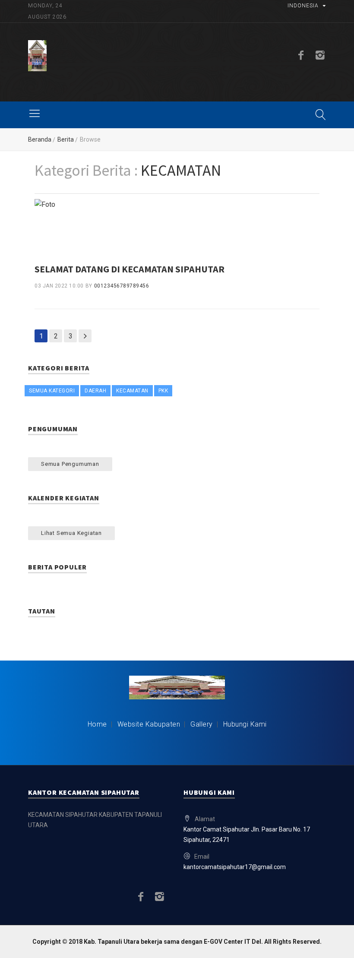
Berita (65, 139)
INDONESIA (303, 6)
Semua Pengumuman (70, 464)
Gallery (201, 724)
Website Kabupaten (148, 724)
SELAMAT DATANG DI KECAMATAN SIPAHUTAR (129, 269)
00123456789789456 (121, 286)
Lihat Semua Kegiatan (71, 533)
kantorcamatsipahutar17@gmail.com (234, 866)
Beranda (39, 139)
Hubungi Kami (245, 724)
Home (97, 724)
